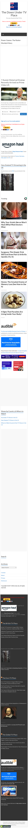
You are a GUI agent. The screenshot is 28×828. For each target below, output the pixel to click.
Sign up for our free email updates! (14, 27)
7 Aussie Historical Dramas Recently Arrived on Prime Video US (13, 82)
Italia (16, 352)
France (17, 156)
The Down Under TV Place (14, 14)
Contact (3, 572)
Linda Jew (5, 111)
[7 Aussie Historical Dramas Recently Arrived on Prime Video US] (14, 88)
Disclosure (4, 580)
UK (9, 157)
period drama (15, 114)
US (23, 352)
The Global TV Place (9, 735)
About (3, 575)
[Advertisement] (14, 61)
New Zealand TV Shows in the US (10, 420)
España (25, 350)
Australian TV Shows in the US (9, 417)
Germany (21, 156)
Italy (2, 157)
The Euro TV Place (9, 678)
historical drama (7, 114)
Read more (23, 114)
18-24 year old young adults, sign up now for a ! (12, 783)
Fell (13, 171)
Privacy (3, 578)
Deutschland (5, 352)
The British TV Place (10, 623)
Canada (20, 350)
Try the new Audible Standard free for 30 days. (13, 331)
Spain (5, 157)
